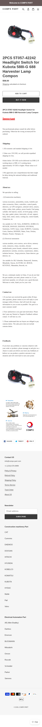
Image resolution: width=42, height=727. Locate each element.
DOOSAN (8, 551)
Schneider (8, 666)
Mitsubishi (8, 647)
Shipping (6, 84)
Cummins (8, 538)
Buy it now (21, 100)
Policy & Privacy (10, 471)
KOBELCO (9, 569)
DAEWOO (9, 545)
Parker (7, 672)
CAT (6, 532)
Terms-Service (10, 485)
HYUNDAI (9, 563)
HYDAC (8, 588)
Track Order (9, 490)
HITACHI (8, 557)
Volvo (7, 606)
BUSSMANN (10, 641)
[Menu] (38, 9)
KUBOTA (8, 582)
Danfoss (8, 629)
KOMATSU (9, 576)
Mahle (7, 594)
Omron (7, 654)
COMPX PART (11, 9)
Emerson (8, 635)
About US (8, 494)
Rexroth (8, 660)
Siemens (8, 678)
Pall (6, 600)
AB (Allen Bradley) (12, 623)
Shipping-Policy (10, 480)
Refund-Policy (10, 475)
